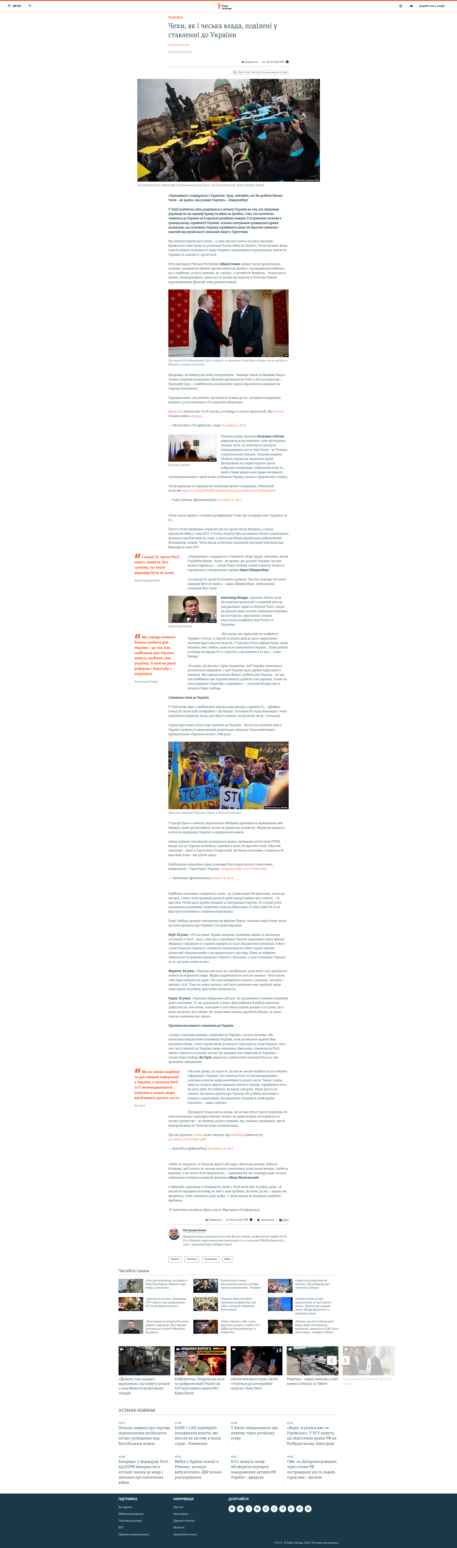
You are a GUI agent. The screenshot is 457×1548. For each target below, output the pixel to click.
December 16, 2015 (220, 1149)
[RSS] (291, 1508)
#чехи (197, 1135)
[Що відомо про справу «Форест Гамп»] (369, 1360)
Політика (175, 17)
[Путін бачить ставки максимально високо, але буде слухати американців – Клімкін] (205, 1286)
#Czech (278, 411)
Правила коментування (134, 1534)
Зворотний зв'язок (185, 1534)
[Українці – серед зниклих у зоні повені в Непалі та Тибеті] (312, 1360)
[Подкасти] (400, 6)
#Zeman (196, 416)
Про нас (179, 1507)
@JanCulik (175, 411)
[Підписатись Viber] (274, 1508)
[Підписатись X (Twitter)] (248, 1508)
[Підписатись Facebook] (231, 1508)
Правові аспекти (184, 1520)
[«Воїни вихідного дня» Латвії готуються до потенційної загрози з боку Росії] (256, 1360)
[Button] (249, 62)
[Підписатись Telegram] (282, 1508)
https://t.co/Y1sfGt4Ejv (251, 869)
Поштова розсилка (130, 1520)
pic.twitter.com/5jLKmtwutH (256, 490)
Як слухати (125, 1507)
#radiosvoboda (225, 490)
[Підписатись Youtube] (257, 1508)
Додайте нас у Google (432, 6)
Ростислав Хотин (179, 45)
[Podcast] (299, 1508)
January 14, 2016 (222, 878)
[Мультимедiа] (411, 6)
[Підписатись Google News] (240, 1508)
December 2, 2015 (229, 500)
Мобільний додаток (131, 1514)
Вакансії (179, 1527)
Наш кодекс (181, 1514)
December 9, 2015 (234, 425)
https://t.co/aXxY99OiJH (197, 490)
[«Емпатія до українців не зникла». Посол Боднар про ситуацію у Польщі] (280, 1286)
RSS (121, 1527)
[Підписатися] (308, 1508)
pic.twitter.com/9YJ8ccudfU (187, 1139)
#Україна (228, 869)
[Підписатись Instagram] (265, 1508)
